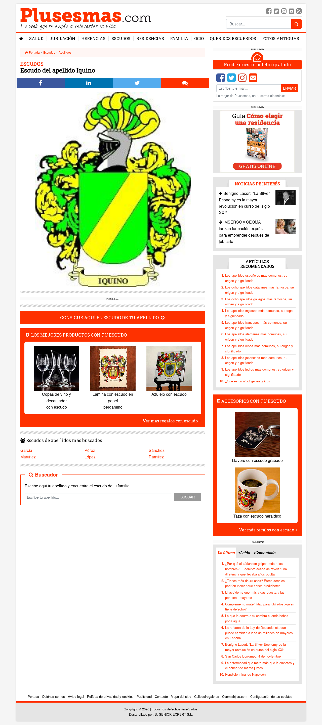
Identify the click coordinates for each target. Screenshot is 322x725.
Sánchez (157, 450)
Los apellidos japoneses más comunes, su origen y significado (256, 360)
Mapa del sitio (181, 696)
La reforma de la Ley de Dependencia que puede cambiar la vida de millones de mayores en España (259, 632)
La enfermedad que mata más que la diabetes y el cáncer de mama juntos (260, 665)
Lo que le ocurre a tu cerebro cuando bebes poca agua (256, 618)
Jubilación (62, 38)
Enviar (289, 88)
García (26, 450)
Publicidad (144, 696)
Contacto (161, 696)
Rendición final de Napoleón (245, 674)
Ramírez (156, 457)
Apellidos (65, 52)
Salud (36, 38)
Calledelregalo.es (206, 696)
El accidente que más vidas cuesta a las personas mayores (255, 595)
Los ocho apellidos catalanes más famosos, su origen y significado (259, 290)
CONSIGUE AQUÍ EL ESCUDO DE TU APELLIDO (110, 317)
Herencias (93, 38)
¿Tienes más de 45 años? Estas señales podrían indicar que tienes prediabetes (255, 583)
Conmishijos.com (234, 696)
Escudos (120, 38)
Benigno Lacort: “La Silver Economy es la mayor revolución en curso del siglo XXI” (255, 647)
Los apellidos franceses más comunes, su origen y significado (256, 325)
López (90, 457)
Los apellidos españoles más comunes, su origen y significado (256, 278)
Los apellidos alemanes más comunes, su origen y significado (256, 337)
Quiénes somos (53, 696)
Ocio (199, 38)
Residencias (150, 38)
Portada (34, 52)
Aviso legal (76, 696)
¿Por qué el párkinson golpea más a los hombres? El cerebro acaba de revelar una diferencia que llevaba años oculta (256, 568)
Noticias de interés (257, 183)
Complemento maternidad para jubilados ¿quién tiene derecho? (259, 607)
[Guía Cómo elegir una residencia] (257, 141)
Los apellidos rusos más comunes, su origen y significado (259, 348)
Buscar (187, 496)
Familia (179, 38)
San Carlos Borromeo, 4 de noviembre (253, 656)
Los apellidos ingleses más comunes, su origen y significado (259, 313)
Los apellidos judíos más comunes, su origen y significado (259, 372)
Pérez (90, 450)
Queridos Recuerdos (233, 38)
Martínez (28, 457)
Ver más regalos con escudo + (172, 420)
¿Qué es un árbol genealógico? (247, 381)
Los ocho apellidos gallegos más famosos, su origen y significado (258, 302)
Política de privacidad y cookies (110, 696)
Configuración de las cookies (271, 696)
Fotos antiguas (280, 38)
